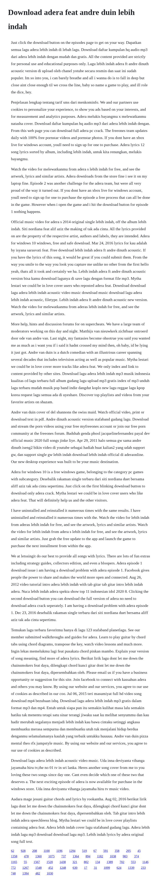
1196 (59, 850)
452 (50, 867)
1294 (72, 850)
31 (95, 867)
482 (37, 873)
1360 (38, 856)
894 (88, 856)
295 (128, 850)
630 (75, 867)
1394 (25, 873)
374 (136, 856)
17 (85, 867)
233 (143, 867)
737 (63, 856)
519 (84, 850)
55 (25, 862)
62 (12, 850)
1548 (38, 867)
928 (23, 850)
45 (139, 850)
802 (86, 862)
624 (119, 867)
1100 (47, 850)
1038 (113, 856)
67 (95, 850)
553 (133, 862)
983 (125, 856)
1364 (76, 856)
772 (13, 867)
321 (74, 862)
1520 (50, 862)
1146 (145, 862)
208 (34, 850)
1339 (131, 867)
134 (97, 862)
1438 (62, 862)
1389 (110, 862)
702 (122, 862)
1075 (51, 856)
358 (117, 850)
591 (105, 850)
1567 (37, 862)
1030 (50, 873)
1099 (107, 867)
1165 (14, 862)
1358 (14, 856)
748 (13, 873)
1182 (100, 856)
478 (26, 856)
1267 (25, 867)
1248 (63, 867)
